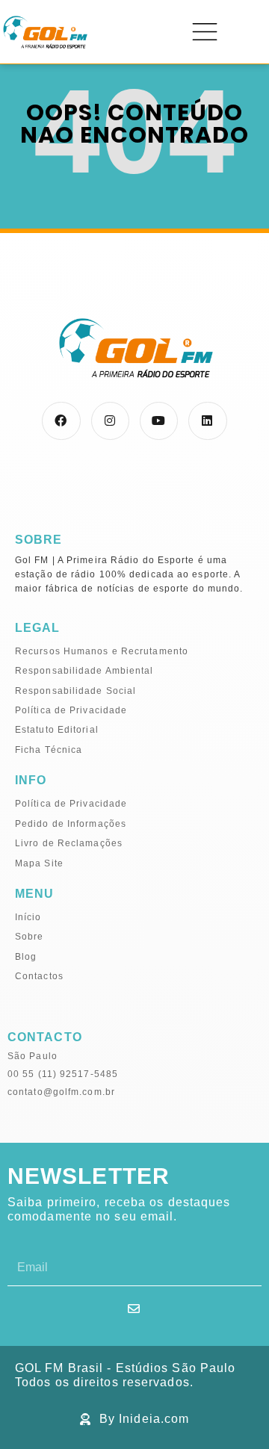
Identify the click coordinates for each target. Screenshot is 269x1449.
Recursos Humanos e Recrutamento (101, 651)
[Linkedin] (207, 421)
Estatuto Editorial (57, 729)
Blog (26, 957)
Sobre (29, 936)
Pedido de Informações (70, 824)
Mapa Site (39, 863)
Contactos (39, 976)
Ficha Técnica (48, 750)
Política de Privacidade (71, 710)
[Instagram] (110, 421)
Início (28, 917)
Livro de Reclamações (69, 843)
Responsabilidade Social (75, 691)
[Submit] (134, 1309)
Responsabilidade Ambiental (84, 670)
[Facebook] (61, 421)
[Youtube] (159, 421)
